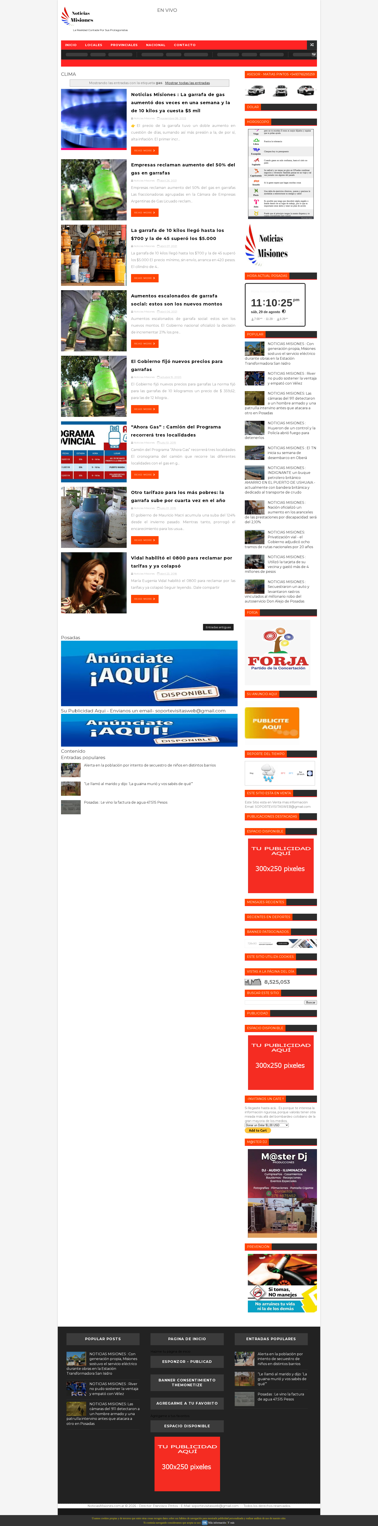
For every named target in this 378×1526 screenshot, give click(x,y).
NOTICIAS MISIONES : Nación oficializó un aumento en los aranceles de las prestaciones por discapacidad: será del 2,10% (281, 512)
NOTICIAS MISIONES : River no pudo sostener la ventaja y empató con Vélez (292, 378)
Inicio (71, 45)
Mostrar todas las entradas (187, 83)
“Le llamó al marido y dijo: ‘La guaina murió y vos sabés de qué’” (138, 784)
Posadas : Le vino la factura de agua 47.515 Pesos (125, 802)
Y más (231, 1522)
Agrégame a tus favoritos (169, 1416)
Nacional (156, 45)
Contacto (185, 45)
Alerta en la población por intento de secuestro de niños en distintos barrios (150, 765)
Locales (93, 45)
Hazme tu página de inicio (170, 1351)
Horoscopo (306, 217)
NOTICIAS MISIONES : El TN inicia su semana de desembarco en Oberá (292, 453)
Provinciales (124, 45)
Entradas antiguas (218, 627)
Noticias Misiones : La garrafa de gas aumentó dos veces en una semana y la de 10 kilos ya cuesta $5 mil (180, 102)
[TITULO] (149, 705)
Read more (143, 150)
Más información (217, 1522)
